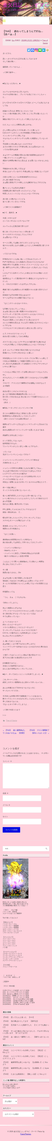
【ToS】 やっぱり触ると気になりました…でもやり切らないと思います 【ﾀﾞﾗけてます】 (26, 1032)
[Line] (40, 50)
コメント (7, 761)
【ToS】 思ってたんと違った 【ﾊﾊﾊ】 (19, 1017)
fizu (13, 40)
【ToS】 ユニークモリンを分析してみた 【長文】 (23, 1050)
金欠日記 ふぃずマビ (26, 5)
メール (6, 805)
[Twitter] (28, 50)
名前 (5, 793)
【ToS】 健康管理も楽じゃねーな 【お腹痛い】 (22, 1062)
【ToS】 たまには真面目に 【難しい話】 (20, 1074)
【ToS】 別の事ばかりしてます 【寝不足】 (21, 1021)
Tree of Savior (11, 721)
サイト (5, 817)
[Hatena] (43, 50)
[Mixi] (47, 50)
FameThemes (25, 1134)
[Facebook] (32, 50)
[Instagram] (36, 50)
